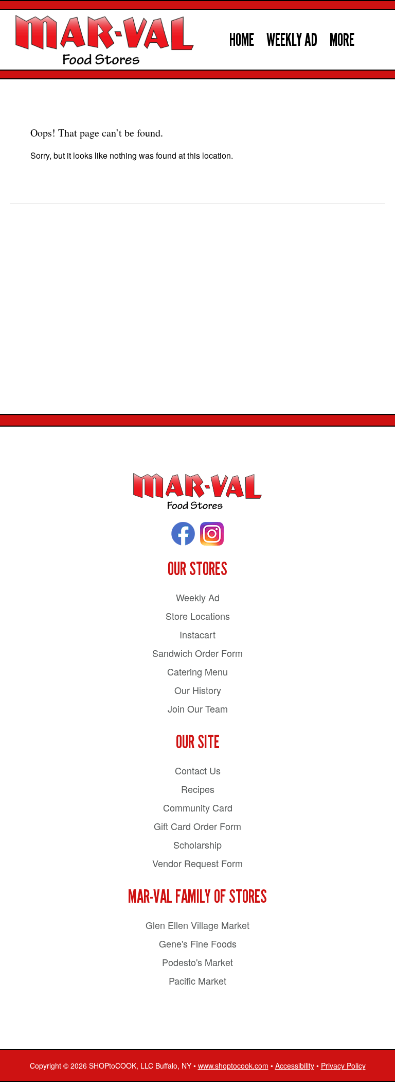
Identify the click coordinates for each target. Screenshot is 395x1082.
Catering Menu (197, 671)
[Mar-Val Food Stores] (197, 491)
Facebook (183, 534)
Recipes (197, 789)
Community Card (197, 807)
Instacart (197, 634)
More (342, 39)
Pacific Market (197, 980)
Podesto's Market (197, 962)
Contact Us (198, 770)
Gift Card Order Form (197, 826)
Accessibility (294, 1065)
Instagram (212, 534)
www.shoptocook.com (233, 1065)
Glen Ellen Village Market (197, 925)
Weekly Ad (291, 39)
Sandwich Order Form (197, 653)
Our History (197, 690)
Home (241, 39)
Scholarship (197, 844)
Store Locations (198, 615)
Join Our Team (198, 708)
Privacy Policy (343, 1065)
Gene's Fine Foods (198, 943)
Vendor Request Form (197, 863)
